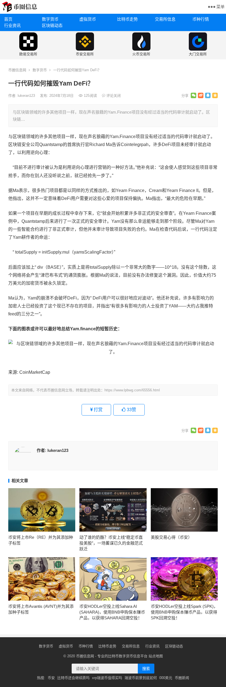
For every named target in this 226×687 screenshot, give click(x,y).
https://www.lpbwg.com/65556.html (132, 390)
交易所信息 (165, 19)
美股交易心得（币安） (171, 537)
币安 (51, 678)
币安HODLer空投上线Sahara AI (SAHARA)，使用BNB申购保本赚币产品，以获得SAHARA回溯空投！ (112, 612)
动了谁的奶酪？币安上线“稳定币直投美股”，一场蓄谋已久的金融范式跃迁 (111, 543)
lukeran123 (27, 96)
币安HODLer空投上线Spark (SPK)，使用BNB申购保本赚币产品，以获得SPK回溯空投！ (184, 612)
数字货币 (50, 19)
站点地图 (156, 656)
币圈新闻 (182, 678)
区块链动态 (52, 25)
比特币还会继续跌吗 (73, 678)
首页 (8, 19)
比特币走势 (127, 19)
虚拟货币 (87, 19)
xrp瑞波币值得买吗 (107, 678)
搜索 (146, 668)
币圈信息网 (17, 70)
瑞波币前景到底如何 (141, 678)
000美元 (165, 678)
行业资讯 (12, 25)
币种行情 (200, 19)
